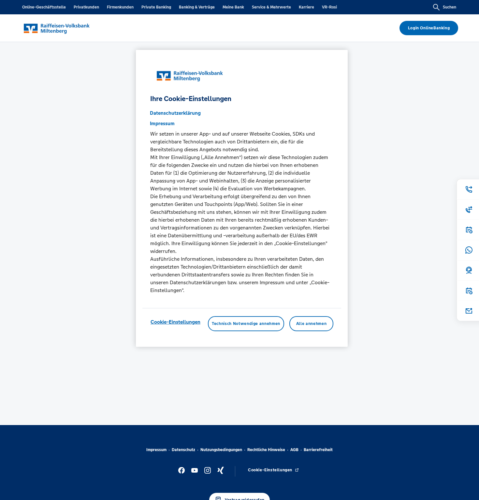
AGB (294, 449)
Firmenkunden (120, 7)
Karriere (306, 7)
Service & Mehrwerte (271, 7)
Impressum (156, 449)
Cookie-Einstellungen (175, 322)
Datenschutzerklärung (175, 113)
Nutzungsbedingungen (221, 449)
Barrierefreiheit (318, 449)
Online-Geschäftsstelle (44, 7)
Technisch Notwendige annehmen (246, 324)
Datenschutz (183, 449)
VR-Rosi (329, 7)
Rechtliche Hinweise (266, 449)
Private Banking (156, 7)
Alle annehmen (311, 324)
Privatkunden (86, 7)
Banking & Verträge (197, 7)
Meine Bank (233, 7)
